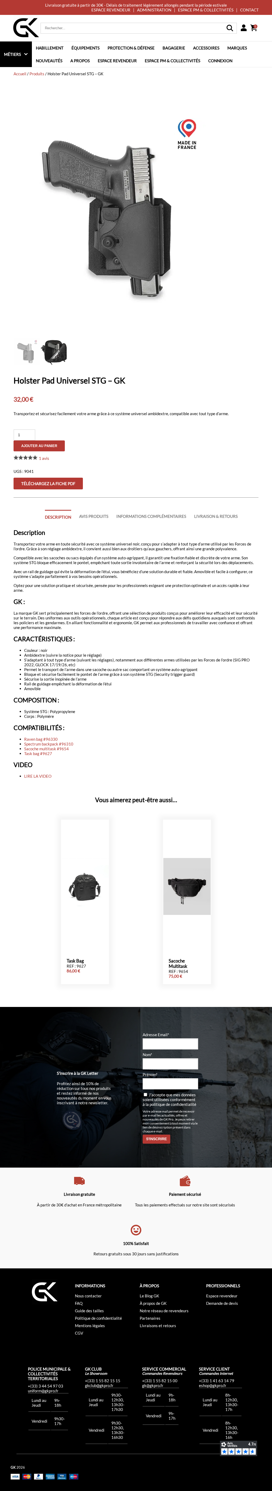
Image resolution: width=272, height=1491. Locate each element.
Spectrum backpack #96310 (48, 744)
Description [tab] (58, 517)
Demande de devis (222, 1303)
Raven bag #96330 (41, 739)
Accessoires (206, 47)
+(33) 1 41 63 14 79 (216, 1380)
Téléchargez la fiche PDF (48, 483)
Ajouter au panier (39, 446)
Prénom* (150, 1074)
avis (44, 458)
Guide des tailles (89, 1310)
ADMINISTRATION (154, 9)
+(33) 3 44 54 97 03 (45, 1386)
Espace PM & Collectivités (172, 60)
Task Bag (75, 961)
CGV (79, 1333)
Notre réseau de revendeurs (164, 1310)
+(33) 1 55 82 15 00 (159, 1380)
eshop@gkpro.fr (212, 1385)
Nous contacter (88, 1295)
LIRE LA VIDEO (38, 776)
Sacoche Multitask (178, 963)
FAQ (79, 1303)
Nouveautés (49, 60)
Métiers (12, 54)
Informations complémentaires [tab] (151, 516)
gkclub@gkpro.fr (99, 1385)
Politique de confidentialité (98, 1318)
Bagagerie (174, 47)
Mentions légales (90, 1325)
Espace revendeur (117, 60)
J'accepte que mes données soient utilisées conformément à (169, 1099)
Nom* (147, 1054)
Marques (237, 47)
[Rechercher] (230, 28)
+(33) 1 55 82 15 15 (102, 1380)
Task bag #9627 (38, 753)
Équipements (85, 47)
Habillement (49, 47)
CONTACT (249, 9)
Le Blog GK (149, 1295)
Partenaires (150, 1318)
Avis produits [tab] (93, 516)
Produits (36, 73)
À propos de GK (153, 1303)
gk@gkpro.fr (152, 1385)
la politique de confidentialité (171, 1104)
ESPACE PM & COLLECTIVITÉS (205, 9)
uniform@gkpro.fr (43, 1390)
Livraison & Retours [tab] (216, 516)
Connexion (220, 60)
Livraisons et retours (158, 1325)
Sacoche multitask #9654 (46, 748)
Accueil (20, 73)
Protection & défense (131, 47)
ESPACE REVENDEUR (110, 9)
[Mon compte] (243, 28)
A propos (80, 60)
